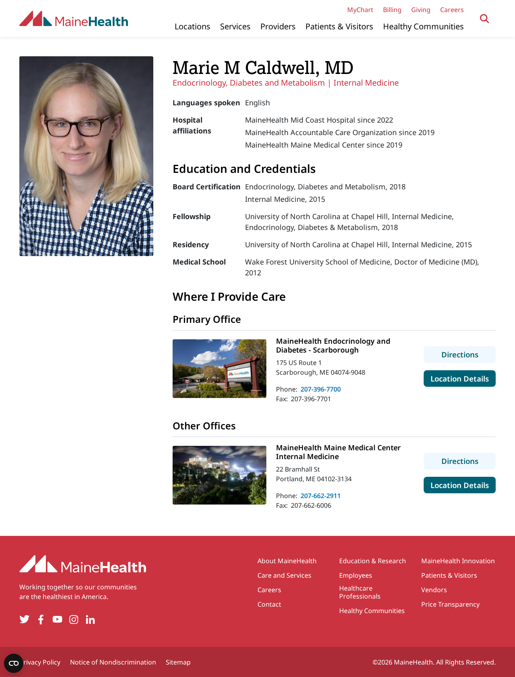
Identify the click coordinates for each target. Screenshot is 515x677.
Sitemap (178, 662)
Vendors (434, 589)
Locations (192, 26)
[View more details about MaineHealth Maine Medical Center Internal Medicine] (219, 475)
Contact (269, 604)
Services (235, 26)
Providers (278, 26)
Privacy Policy (39, 662)
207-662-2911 (321, 495)
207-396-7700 (321, 389)
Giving (421, 9)
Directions (468, 354)
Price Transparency (450, 604)
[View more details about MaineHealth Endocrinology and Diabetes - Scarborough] (219, 368)
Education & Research (372, 560)
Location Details (463, 378)
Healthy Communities (423, 26)
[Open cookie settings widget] (13, 663)
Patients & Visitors (339, 26)
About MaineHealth (287, 560)
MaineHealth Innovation (458, 560)
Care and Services (284, 575)
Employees (355, 575)
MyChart (360, 9)
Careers (452, 9)
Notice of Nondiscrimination (113, 662)
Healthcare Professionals (360, 592)
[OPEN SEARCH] (485, 19)
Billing (392, 9)
